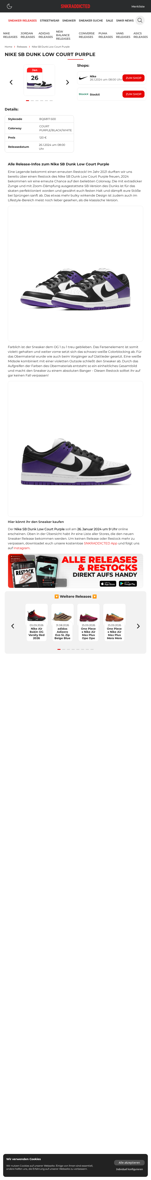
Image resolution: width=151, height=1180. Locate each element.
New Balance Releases (63, 35)
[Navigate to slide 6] (51, 100)
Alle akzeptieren (129, 1162)
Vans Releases (123, 35)
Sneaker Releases (22, 20)
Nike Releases (10, 35)
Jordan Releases (28, 35)
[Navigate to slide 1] (27, 100)
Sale (109, 20)
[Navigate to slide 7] (87, 649)
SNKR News (125, 20)
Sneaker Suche (91, 20)
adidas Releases (46, 35)
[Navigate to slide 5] (46, 100)
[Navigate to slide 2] (32, 100)
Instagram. (22, 548)
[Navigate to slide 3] (37, 100)
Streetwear (49, 20)
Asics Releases (141, 35)
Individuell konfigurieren (129, 1169)
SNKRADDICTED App (100, 543)
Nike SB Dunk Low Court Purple (51, 46)
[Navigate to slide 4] (41, 100)
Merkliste (138, 6)
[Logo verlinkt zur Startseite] (75, 6)
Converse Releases (87, 35)
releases (22, 46)
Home (8, 46)
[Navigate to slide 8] (92, 649)
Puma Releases (106, 35)
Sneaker (69, 20)
